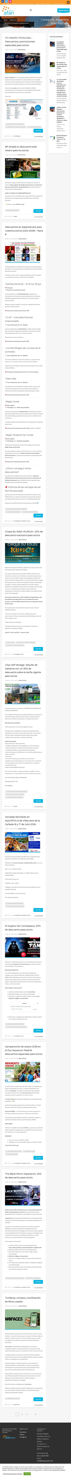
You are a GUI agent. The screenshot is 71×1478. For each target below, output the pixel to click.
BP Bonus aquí (20, 204)
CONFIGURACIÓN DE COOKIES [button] (12, 1474)
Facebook (23, 1432)
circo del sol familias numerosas (26, 642)
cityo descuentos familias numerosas (17, 791)
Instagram (23, 1437)
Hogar (15, 806)
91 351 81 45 (43, 1453)
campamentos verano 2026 (14, 1151)
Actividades (17, 521)
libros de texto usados (13, 1398)
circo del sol (10, 642)
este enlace (32, 992)
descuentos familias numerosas (15, 124)
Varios (15, 216)
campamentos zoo (29, 1151)
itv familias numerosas (35, 127)
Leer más (38, 130)
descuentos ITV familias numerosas (16, 127)
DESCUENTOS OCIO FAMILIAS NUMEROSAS (16, 509)
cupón (14, 88)
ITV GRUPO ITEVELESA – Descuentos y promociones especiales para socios (20, 41)
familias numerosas (12, 1154)
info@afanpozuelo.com (45, 1461)
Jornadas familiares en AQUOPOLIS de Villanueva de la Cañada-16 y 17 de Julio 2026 (22, 821)
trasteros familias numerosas (15, 797)
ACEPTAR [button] (27, 1474)
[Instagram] (10, 1)
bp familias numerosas (13, 210)
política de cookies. (59, 1470)
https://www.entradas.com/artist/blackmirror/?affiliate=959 (25, 1247)
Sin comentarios (38, 136)
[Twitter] (6, 1)
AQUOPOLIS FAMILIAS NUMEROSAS (15, 903)
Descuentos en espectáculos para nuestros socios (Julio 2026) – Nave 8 (24, 231)
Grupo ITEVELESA (10, 77)
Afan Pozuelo (22, 49)
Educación (16, 1404)
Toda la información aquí (12, 1145)
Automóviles (17, 136)
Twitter (22, 1435)
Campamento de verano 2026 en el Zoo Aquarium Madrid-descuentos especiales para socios (23, 1050)
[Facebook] (2, 1)
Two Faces (28, 1384)
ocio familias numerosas (33, 1278)
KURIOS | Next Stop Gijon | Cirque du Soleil (17, 632)
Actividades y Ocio (25, 521)
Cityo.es (10, 785)
